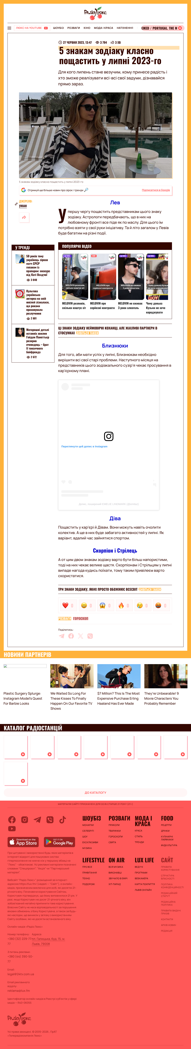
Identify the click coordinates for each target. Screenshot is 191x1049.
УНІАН (23, 206)
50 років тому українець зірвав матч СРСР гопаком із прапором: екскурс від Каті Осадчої (38, 265)
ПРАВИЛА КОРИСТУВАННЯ (170, 868)
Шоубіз (58, 28)
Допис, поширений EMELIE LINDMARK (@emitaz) (109, 504)
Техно (86, 878)
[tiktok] (62, 819)
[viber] (90, 636)
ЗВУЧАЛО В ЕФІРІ (118, 878)
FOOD (167, 818)
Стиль (139, 836)
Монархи (88, 825)
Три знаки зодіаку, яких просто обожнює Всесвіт (97, 589)
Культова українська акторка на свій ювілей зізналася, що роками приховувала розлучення (37, 302)
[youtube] (11, 828)
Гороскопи (116, 836)
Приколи (114, 825)
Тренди (139, 842)
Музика (87, 848)
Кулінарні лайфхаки (167, 838)
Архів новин (168, 925)
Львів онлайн (143, 890)
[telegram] (61, 636)
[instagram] (24, 819)
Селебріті (88, 830)
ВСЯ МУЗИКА (116, 866)
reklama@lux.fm (18, 991)
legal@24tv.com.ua (20, 974)
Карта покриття (145, 884)
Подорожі (88, 884)
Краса (138, 830)
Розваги (73, 28)
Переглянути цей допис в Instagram (84, 446)
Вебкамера (141, 878)
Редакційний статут (169, 895)
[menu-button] (9, 28)
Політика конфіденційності (172, 886)
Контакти (167, 919)
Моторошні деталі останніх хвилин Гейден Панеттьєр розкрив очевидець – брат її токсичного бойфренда (37, 340)
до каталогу (95, 793)
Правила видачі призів (171, 912)
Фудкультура (169, 845)
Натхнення (125, 28)
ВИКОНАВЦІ (115, 872)
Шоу (85, 836)
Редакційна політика (168, 903)
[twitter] (80, 636)
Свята (112, 842)
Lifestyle (93, 860)
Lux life (144, 860)
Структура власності (167, 877)
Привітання (89, 872)
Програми (141, 872)
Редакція (166, 930)
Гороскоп (80, 618)
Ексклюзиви (90, 842)
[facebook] (71, 636)
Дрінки (165, 830)
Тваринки (115, 830)
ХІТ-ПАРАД (115, 884)
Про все (87, 866)
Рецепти (166, 825)
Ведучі (139, 866)
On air (117, 860)
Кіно (87, 28)
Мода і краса (103, 28)
